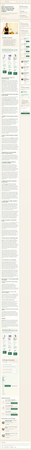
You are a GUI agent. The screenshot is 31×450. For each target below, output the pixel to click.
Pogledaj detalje (8, 403)
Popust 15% (4, 72)
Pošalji (25, 113)
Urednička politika (12, 447)
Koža (25, 97)
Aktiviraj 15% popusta (14, 403)
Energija (28, 97)
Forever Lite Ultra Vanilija (5, 207)
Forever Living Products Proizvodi (13, 111)
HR (3, 16)
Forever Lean (9, 295)
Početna (16, 1)
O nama (2, 447)
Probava (22, 97)
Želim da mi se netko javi (25, 111)
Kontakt (28, 1)
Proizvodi (20, 1)
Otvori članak (7, 424)
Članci (22, 1)
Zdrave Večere (13, 145)
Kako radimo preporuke (6, 447)
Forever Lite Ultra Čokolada (12, 207)
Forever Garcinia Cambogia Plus (9, 165)
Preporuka (25, 1)
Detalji (24, 41)
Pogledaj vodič (4, 69)
